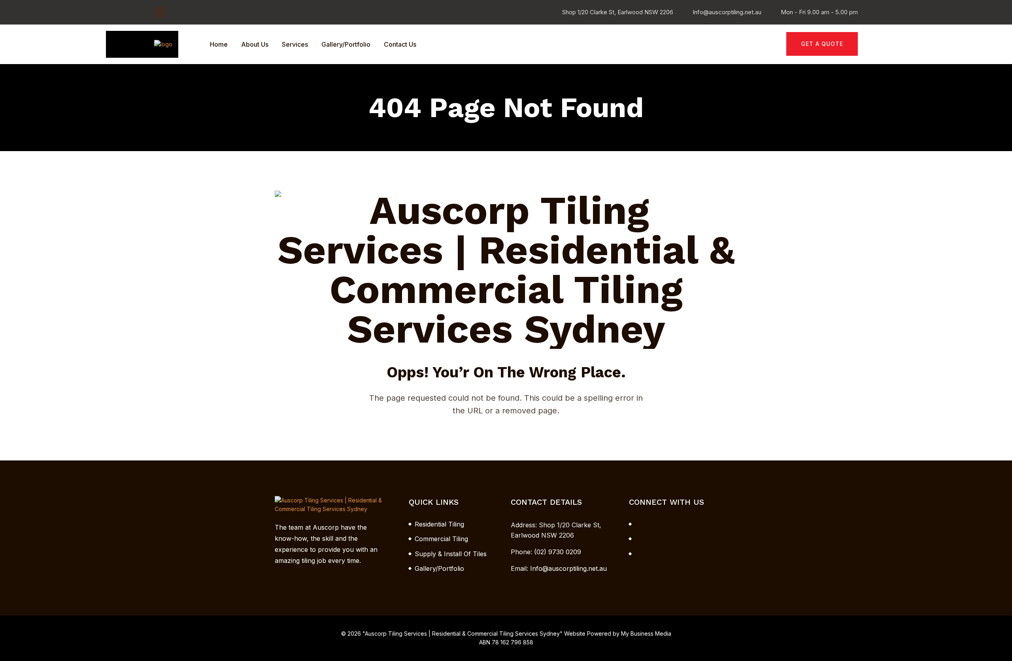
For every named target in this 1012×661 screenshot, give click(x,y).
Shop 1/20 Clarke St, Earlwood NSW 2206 (617, 12)
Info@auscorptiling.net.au (727, 12)
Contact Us (400, 44)
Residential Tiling (439, 524)
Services (295, 44)
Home (219, 44)
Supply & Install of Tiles (451, 554)
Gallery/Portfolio (345, 44)
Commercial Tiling (441, 539)
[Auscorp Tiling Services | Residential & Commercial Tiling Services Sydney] (163, 43)
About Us (254, 44)
